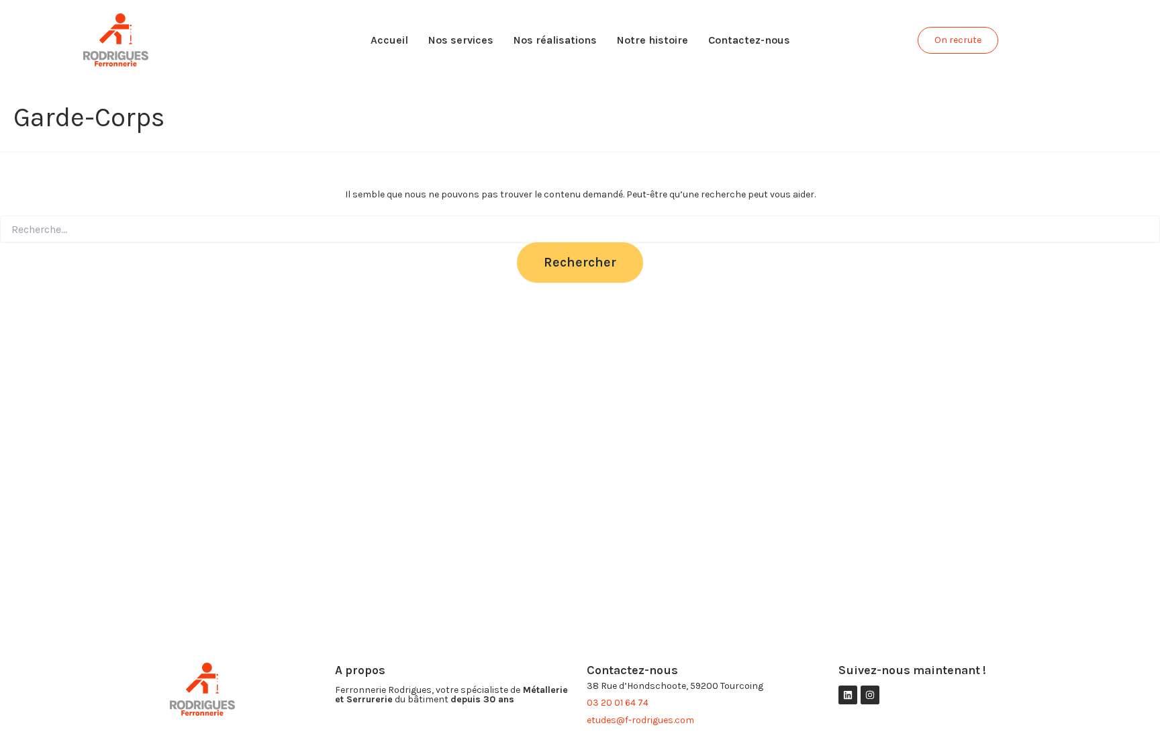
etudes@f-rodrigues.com (640, 720)
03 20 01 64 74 (617, 702)
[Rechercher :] (580, 230)
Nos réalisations (555, 40)
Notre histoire (652, 40)
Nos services (460, 40)
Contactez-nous (749, 40)
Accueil (389, 40)
